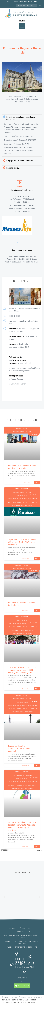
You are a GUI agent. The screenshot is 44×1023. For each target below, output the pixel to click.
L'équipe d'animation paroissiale (19, 160)
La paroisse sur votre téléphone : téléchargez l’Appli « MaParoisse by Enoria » (22, 542)
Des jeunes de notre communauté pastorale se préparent (19, 749)
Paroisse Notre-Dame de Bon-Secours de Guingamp (22, 936)
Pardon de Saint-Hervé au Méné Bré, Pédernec (21, 604)
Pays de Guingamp (25, 1)
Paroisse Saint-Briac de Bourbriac (22, 947)
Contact (22, 981)
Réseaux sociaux (13, 168)
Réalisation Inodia (8, 1000)
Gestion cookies (18, 1003)
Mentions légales (22, 1000)
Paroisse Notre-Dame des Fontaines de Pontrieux (22, 942)
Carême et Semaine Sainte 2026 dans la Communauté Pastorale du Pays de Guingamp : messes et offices (22, 826)
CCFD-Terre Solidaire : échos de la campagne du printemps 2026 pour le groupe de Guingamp (22, 670)
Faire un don (23, 985)
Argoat (36, 1)
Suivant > (40, 850)
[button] (22, 26)
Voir (36, 482)
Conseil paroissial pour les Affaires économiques (19, 118)
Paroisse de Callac (22, 932)
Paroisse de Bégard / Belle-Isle (22, 928)
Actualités (22, 978)
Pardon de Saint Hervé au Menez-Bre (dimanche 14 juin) (22, 467)
